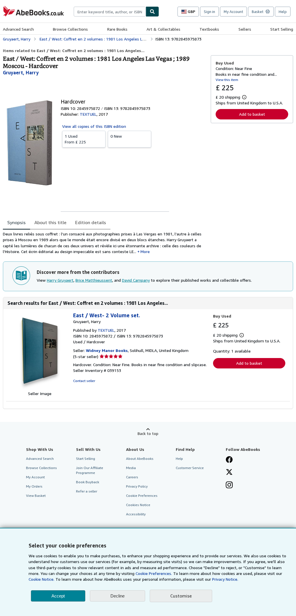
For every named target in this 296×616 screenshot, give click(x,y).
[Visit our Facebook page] (229, 460)
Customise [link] (181, 595)
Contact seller (84, 381)
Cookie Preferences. (154, 573)
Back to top (148, 433)
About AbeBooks (139, 458)
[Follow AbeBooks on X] (229, 472)
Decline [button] (117, 595)
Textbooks (209, 29)
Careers (132, 477)
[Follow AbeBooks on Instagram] (229, 485)
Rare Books (117, 29)
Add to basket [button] (252, 114)
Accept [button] (58, 595)
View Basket (36, 495)
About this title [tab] (50, 222)
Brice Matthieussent (93, 280)
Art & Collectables (163, 29)
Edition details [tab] (90, 222)
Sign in (209, 11)
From (75, 139)
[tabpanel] (104, 242)
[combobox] (110, 11)
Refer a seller (86, 491)
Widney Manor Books (107, 350)
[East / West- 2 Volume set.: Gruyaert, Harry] (40, 387)
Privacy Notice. (225, 579)
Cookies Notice (138, 505)
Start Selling (281, 29)
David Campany (136, 280)
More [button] (145, 251)
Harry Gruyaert (60, 280)
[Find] (152, 11)
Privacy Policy (137, 486)
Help (283, 11)
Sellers (244, 29)
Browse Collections (70, 29)
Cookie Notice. (41, 579)
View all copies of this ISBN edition (94, 126)
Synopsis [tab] (16, 222)
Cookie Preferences (142, 495)
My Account (233, 11)
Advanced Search (18, 29)
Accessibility (136, 514)
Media (131, 468)
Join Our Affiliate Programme (89, 470)
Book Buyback (87, 482)
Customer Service (190, 468)
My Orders (34, 486)
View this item (227, 80)
